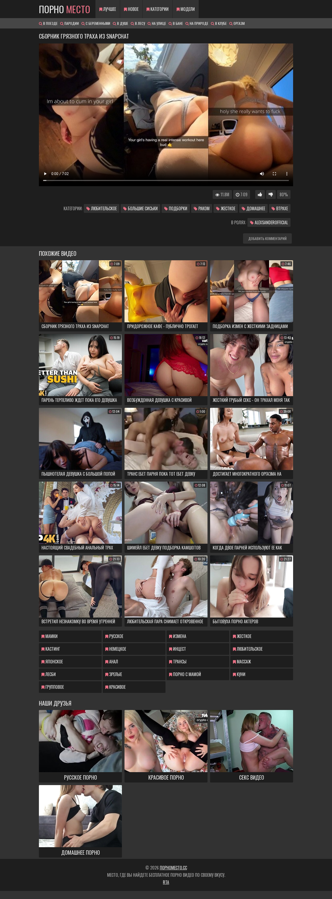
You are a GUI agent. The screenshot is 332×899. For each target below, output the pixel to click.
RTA (166, 882)
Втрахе (281, 208)
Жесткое (227, 208)
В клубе (220, 23)
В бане (177, 23)
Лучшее (109, 9)
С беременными (97, 23)
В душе (122, 23)
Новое (133, 9)
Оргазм (239, 23)
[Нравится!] (260, 194)
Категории (159, 9)
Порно (64, 9)
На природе (198, 23)
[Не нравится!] (271, 194)
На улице (158, 23)
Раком (203, 208)
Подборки (177, 208)
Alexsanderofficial (271, 222)
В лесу (139, 23)
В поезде (50, 23)
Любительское (103, 208)
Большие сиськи (142, 208)
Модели (187, 9)
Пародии (71, 23)
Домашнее (255, 208)
